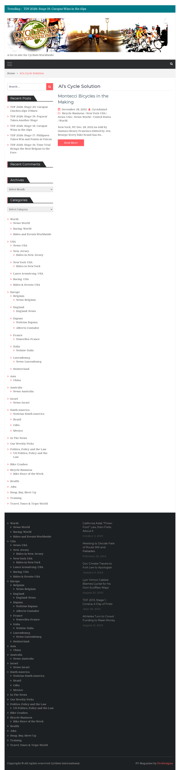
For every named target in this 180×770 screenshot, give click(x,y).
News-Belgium (26, 299)
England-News (26, 311)
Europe (15, 292)
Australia (16, 387)
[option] (65, 9)
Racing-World (22, 228)
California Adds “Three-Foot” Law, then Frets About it (98, 527)
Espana (18, 318)
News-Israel (21, 402)
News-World (82, 117)
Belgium (18, 296)
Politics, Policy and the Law (28, 449)
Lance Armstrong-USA (28, 273)
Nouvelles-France (28, 339)
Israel (14, 398)
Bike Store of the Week (28, 473)
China (17, 380)
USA (13, 241)
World (63, 120)
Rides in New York (28, 266)
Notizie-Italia (25, 350)
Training (16, 498)
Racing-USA (21, 279)
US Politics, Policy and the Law (33, 708)
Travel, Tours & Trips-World (29, 503)
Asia (13, 376)
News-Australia (23, 391)
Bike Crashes (19, 464)
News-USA (65, 117)
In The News (18, 438)
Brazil (17, 419)
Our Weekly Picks (22, 443)
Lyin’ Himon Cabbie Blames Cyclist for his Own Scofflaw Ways (97, 583)
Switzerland (21, 369)
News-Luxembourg (29, 361)
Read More (71, 142)
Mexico (18, 430)
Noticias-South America (28, 413)
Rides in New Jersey (29, 255)
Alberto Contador (27, 327)
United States (102, 117)
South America (20, 410)
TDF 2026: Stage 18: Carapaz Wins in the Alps (55, 9)
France (17, 335)
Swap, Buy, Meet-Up (23, 492)
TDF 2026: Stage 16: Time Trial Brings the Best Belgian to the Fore (30, 148)
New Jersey (21, 251)
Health (14, 481)
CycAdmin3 (99, 109)
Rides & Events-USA (26, 284)
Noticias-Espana (26, 322)
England (18, 307)
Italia (16, 346)
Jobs (13, 486)
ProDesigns (165, 763)
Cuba (16, 425)
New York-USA (95, 113)
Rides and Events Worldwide (32, 234)
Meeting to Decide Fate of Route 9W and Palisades (99, 547)
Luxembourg (21, 357)
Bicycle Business (73, 113)
